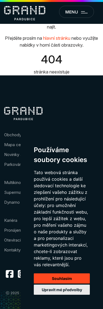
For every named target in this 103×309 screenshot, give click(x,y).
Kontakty (12, 250)
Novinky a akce (18, 154)
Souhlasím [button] (62, 278)
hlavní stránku (56, 38)
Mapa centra (16, 144)
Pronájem (13, 230)
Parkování (13, 164)
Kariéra (10, 220)
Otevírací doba (18, 240)
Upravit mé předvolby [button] (62, 289)
